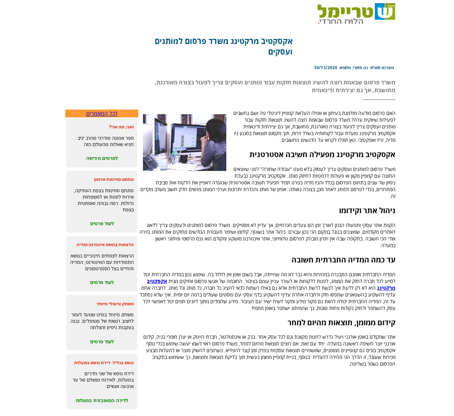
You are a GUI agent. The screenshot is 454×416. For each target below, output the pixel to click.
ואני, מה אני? (121, 127)
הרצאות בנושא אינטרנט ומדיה (105, 245)
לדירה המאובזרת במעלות (102, 400)
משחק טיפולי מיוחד (115, 304)
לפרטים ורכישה (102, 158)
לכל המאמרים (101, 113)
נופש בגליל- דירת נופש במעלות (104, 363)
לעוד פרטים (102, 223)
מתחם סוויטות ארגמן (114, 179)
